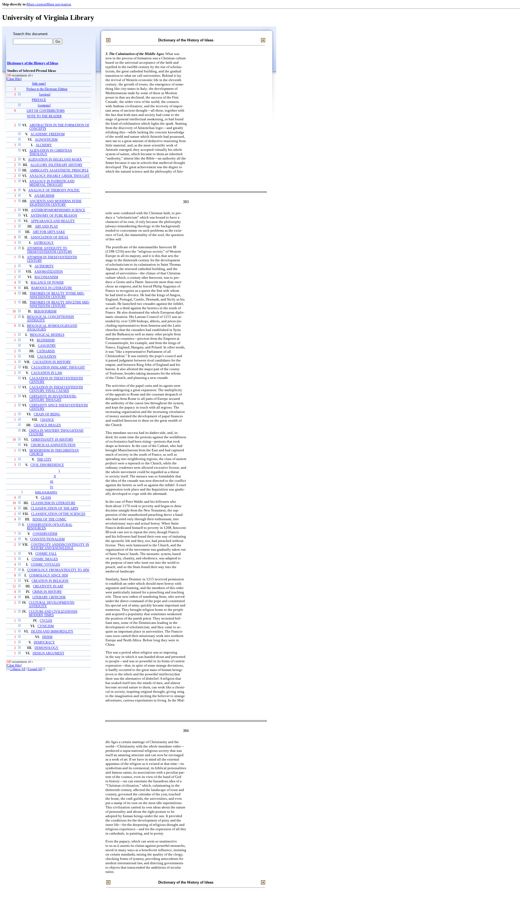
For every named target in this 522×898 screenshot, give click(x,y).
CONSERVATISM (45, 534)
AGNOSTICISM (46, 140)
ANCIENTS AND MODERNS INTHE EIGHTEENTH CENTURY (56, 203)
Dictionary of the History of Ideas (32, 63)
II (55, 476)
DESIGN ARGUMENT (48, 653)
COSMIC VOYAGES (45, 564)
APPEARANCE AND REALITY (53, 221)
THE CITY (44, 459)
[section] (44, 94)
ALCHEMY (44, 145)
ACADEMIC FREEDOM (47, 134)
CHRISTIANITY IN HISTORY (52, 440)
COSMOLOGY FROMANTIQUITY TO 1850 (58, 570)
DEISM (47, 637)
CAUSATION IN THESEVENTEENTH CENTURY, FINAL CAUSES (56, 389)
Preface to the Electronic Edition (46, 89)
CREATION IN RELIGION (50, 581)
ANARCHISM (44, 196)
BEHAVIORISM (45, 311)
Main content (36, 4)
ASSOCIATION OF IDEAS (49, 237)
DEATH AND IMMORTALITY (52, 631)
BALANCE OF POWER (47, 282)
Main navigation (58, 4)
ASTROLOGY (44, 243)
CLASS (46, 497)
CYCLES (46, 621)
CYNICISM (46, 626)
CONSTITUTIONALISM (47, 539)
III (51, 481)
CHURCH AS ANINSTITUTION (53, 445)
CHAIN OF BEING (47, 414)
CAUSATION (46, 356)
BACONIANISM (46, 277)
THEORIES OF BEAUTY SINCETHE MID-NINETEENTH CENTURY (60, 304)
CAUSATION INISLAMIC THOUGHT (58, 367)
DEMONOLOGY (46, 648)
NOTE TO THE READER (44, 116)
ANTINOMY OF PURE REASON (53, 215)
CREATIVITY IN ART (48, 586)
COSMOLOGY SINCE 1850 (48, 575)
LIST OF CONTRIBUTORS (46, 111)
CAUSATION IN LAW (46, 373)
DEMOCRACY (44, 642)
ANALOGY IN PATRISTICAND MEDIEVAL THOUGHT (51, 183)
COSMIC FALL (46, 554)
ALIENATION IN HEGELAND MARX (55, 159)
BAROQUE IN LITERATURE (51, 288)
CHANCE (47, 420)
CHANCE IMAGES (47, 425)
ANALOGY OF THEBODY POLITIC (54, 190)
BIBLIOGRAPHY (46, 492)
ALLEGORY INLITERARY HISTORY (56, 165)
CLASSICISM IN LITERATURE (53, 503)
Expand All (34, 669)
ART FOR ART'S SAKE (49, 232)
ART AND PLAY (46, 226)
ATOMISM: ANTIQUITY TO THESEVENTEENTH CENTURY (49, 250)
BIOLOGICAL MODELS (47, 335)
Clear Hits (13, 79)
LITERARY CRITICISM (49, 597)
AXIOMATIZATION (48, 272)
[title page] (39, 83)
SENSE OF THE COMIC (49, 519)
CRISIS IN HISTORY (47, 592)
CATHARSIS (46, 351)
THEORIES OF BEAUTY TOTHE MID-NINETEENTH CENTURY (57, 295)
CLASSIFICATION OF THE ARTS (54, 508)
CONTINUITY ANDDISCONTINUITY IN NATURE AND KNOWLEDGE (60, 546)
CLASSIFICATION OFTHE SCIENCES (58, 514)
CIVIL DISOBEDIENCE (47, 465)
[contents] (44, 105)
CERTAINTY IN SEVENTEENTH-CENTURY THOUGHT (53, 398)
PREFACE (39, 100)
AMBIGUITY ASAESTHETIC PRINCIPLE (59, 170)
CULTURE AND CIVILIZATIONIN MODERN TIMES (53, 613)
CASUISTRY (47, 346)
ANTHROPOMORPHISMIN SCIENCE (58, 210)
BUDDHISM (46, 340)
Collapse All (17, 669)
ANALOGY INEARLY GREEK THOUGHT (59, 176)
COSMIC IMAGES (45, 559)
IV (51, 487)
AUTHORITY (44, 266)
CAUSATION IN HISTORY (52, 362)
